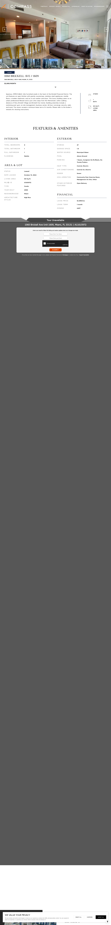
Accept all (101, 917)
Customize (89, 917)
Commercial (76, 6)
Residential (66, 6)
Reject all (79, 917)
